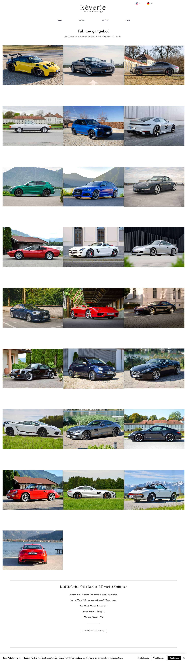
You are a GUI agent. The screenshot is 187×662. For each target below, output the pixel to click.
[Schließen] (183, 658)
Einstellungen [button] (143, 658)
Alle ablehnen (158, 658)
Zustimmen (174, 658)
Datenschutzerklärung (114, 658)
